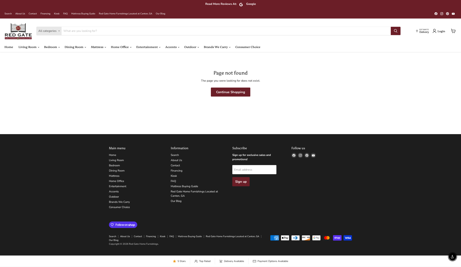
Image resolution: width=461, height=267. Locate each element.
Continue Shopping (230, 92)
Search (8, 13)
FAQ (65, 13)
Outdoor (190, 47)
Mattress (97, 47)
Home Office (120, 47)
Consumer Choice (247, 47)
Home (9, 47)
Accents (171, 47)
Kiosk (57, 13)
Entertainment (147, 47)
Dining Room (74, 47)
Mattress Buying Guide (83, 13)
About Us (20, 13)
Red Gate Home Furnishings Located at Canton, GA (125, 13)
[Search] (395, 31)
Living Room (28, 47)
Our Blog (160, 13)
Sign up (241, 181)
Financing (45, 13)
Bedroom (51, 47)
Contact (33, 13)
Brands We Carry (216, 47)
